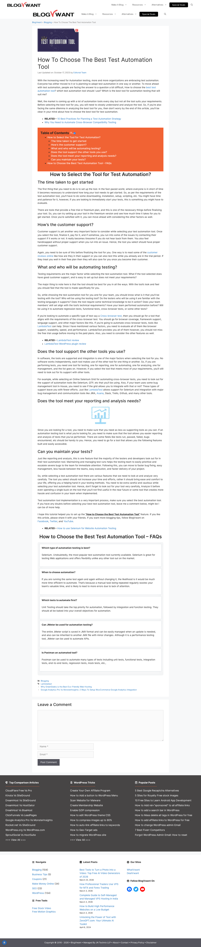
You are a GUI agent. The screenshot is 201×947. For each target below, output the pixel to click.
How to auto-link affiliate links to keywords (95, 825)
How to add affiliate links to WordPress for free (162, 820)
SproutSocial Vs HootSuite (20, 834)
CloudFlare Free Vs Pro (18, 790)
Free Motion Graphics (44, 911)
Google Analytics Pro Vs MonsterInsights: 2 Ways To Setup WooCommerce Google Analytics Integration (89, 690)
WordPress (38, 893)
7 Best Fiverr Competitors (150, 830)
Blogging (48, 22)
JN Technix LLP (103, 942)
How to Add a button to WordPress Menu (94, 795)
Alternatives (157, 4)
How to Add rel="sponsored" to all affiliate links (162, 805)
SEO (34, 888)
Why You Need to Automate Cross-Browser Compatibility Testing (80, 122)
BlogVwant (37, 22)
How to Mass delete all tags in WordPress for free (163, 815)
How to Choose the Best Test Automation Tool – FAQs (79, 163)
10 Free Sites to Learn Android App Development (163, 800)
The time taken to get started (68, 141)
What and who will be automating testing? (76, 148)
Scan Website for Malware (85, 800)
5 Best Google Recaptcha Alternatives (157, 790)
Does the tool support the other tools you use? (79, 152)
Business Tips (39, 874)
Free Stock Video (41, 908)
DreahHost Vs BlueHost (18, 810)
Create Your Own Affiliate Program (90, 790)
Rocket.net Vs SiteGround (20, 825)
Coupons (37, 879)
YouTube (68, 521)
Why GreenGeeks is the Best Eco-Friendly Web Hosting (66, 687)
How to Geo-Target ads (83, 830)
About (116, 942)
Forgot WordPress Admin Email (153, 834)
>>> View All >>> (15, 839)
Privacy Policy (137, 942)
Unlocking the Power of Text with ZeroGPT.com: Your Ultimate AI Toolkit (98, 920)
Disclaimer (151, 942)
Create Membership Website (86, 805)
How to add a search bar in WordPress (157, 810)
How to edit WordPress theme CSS (90, 815)
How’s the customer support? (68, 144)
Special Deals (178, 5)
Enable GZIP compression (85, 810)
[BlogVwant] (53, 14)
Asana (100, 393)
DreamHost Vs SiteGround (20, 800)
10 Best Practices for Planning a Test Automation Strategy (89, 118)
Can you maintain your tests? (68, 159)
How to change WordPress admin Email (157, 825)
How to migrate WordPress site (88, 834)
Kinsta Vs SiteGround (17, 795)
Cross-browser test (111, 315)
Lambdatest (46, 684)
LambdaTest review (68, 340)
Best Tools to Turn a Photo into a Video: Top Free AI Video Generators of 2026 (100, 873)
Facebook (43, 521)
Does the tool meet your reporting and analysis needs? (83, 155)
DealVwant (133, 873)
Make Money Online (43, 883)
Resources (137, 4)
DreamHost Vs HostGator (20, 805)
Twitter (53, 521)
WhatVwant (133, 869)
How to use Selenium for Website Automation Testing (86, 528)
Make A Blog (117, 4)
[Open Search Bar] (192, 5)
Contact (124, 942)
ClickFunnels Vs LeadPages (21, 815)
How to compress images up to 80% (91, 820)
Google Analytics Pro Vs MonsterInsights (29, 820)
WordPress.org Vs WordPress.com (25, 830)
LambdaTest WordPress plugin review (65, 343)
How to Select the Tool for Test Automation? (73, 137)
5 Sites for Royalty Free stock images (156, 795)
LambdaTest (44, 326)
